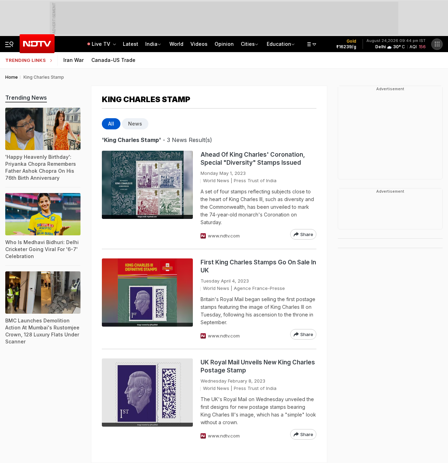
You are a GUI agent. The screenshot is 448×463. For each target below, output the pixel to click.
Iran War (73, 60)
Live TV (102, 44)
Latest (130, 44)
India (151, 44)
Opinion (224, 44)
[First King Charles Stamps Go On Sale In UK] (147, 299)
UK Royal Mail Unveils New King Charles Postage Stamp (258, 366)
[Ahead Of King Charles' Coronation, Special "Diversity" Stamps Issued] (147, 195)
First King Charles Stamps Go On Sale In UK (258, 266)
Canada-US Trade (113, 60)
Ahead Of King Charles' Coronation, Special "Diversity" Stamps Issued (253, 158)
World (176, 44)
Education (279, 44)
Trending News (26, 97)
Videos (199, 44)
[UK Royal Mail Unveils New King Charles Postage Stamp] (147, 399)
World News (216, 180)
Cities (248, 44)
